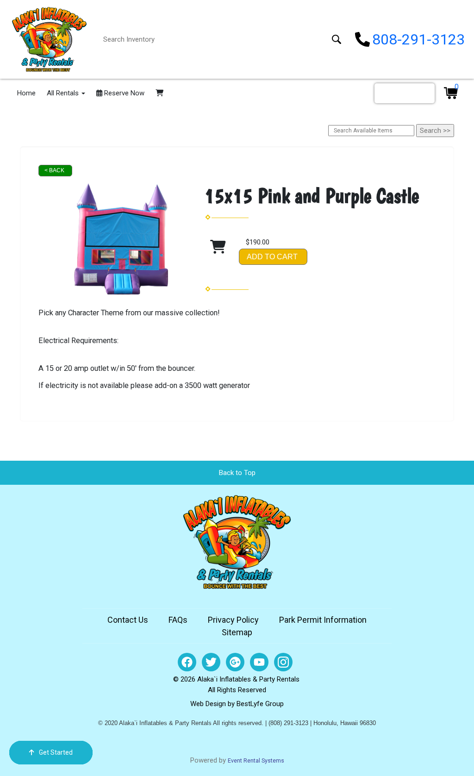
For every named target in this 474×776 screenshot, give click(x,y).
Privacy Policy (233, 620)
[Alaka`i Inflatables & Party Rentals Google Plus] (235, 662)
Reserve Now (123, 93)
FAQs (177, 620)
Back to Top (237, 473)
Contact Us (127, 620)
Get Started (56, 752)
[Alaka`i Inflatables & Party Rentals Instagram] (283, 662)
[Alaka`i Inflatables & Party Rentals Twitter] (211, 662)
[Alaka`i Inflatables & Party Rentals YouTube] (259, 662)
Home (26, 93)
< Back (54, 170)
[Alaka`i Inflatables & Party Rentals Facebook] (187, 662)
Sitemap (237, 632)
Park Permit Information (323, 620)
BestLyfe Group (260, 704)
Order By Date (404, 93)
